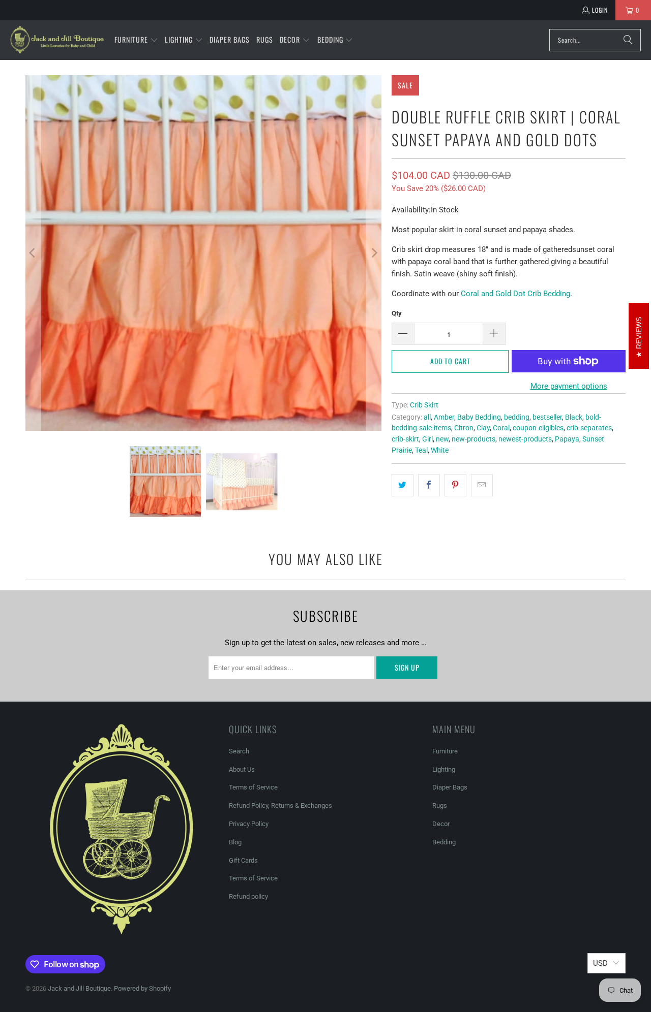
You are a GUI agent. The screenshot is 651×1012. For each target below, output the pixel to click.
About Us (242, 769)
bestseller (547, 417)
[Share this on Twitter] (402, 485)
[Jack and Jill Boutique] (57, 40)
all (427, 417)
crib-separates (589, 428)
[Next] (374, 253)
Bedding (444, 842)
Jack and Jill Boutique (79, 988)
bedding (516, 417)
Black (573, 417)
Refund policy (248, 896)
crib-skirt (405, 439)
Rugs (439, 805)
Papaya (567, 439)
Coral (501, 428)
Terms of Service (253, 787)
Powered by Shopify (142, 988)
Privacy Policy (249, 824)
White (440, 450)
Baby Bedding (479, 417)
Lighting (443, 769)
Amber (444, 417)
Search (239, 751)
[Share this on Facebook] (429, 485)
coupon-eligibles (538, 428)
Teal (421, 450)
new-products (473, 439)
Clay (483, 428)
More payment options (568, 386)
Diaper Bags (449, 787)
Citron (464, 428)
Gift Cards (243, 860)
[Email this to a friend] (482, 485)
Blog (235, 842)
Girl (427, 439)
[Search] (628, 40)
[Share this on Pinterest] (455, 485)
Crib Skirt (424, 405)
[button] (136, 40)
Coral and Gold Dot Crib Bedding (515, 293)
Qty (397, 313)
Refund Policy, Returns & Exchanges (280, 805)
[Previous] (33, 253)
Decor (441, 824)
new (442, 439)
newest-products (525, 439)
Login (600, 10)
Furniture (445, 751)
